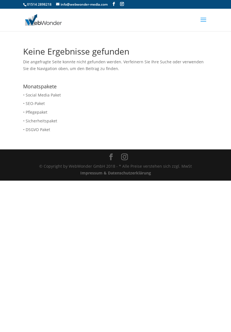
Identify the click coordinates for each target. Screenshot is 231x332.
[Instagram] (122, 4)
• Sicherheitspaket (40, 121)
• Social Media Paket (42, 95)
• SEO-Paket (34, 103)
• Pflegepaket (35, 112)
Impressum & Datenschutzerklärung (115, 173)
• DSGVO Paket (36, 129)
